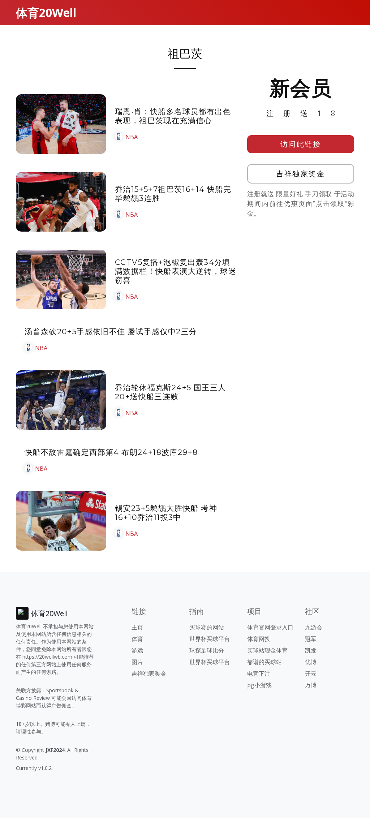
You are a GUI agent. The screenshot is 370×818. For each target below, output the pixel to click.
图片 (137, 662)
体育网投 (258, 639)
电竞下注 (258, 673)
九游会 (313, 627)
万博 (311, 685)
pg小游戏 (259, 685)
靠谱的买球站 (264, 662)
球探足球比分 (206, 650)
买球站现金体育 (267, 650)
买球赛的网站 (206, 627)
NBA (131, 137)
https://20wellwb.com (47, 656)
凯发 (311, 650)
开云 (311, 673)
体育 (137, 639)
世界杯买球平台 (209, 639)
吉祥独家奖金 (300, 173)
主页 (137, 627)
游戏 (137, 650)
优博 (311, 662)
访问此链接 (300, 144)
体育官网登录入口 (270, 627)
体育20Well (46, 12)
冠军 (311, 639)
